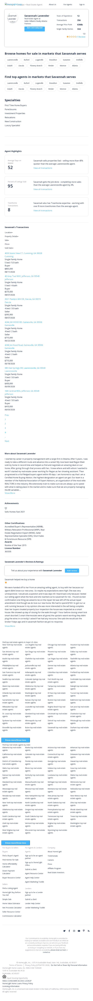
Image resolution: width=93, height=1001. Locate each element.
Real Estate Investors (56, 872)
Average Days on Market (14, 161)
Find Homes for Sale (10, 860)
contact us (46, 952)
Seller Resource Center (11, 912)
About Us (52, 4)
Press (50, 864)
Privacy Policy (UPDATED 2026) (37, 965)
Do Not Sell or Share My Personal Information (69, 965)
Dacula (21, 65)
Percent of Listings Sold (17, 182)
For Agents (67, 4)
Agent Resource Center (34, 873)
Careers (51, 860)
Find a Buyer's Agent (10, 855)
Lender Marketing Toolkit (35, 907)
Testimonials (53, 856)
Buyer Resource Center (11, 878)
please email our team (58, 950)
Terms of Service (15, 965)
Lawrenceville (12, 60)
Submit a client (31, 869)
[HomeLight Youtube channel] (79, 931)
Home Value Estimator (11, 903)
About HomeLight (55, 851)
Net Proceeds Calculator (12, 907)
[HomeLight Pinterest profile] (84, 931)
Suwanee (66, 60)
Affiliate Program (54, 868)
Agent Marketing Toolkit (34, 882)
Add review (72, 571)
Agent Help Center (32, 878)
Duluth (9, 65)
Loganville (39, 60)
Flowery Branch (36, 65)
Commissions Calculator (11, 916)
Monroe (63, 65)
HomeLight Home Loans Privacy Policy (17, 983)
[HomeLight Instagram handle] (74, 931)
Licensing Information (10, 986)
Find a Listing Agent (10, 888)
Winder (51, 65)
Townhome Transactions (13, 204)
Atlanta (75, 65)
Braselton (53, 60)
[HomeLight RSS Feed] (89, 931)
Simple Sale (6, 899)
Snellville (79, 60)
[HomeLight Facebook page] (69, 931)
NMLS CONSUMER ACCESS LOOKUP (16, 981)
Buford (26, 60)
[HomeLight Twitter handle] (64, 931)
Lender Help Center (32, 903)
